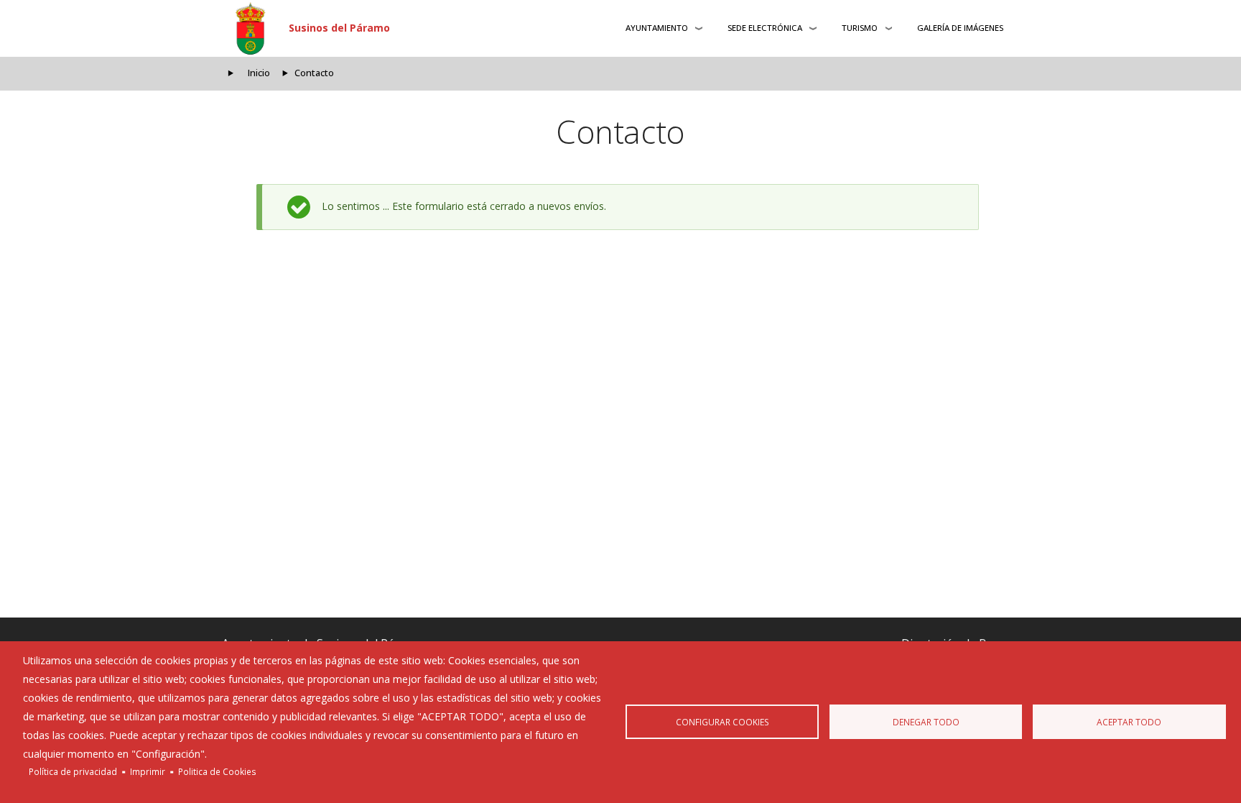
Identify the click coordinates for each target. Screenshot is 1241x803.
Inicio (259, 73)
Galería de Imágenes (960, 27)
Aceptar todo (1129, 722)
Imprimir (147, 771)
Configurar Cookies (722, 722)
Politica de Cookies (217, 771)
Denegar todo (926, 722)
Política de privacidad (73, 771)
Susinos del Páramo (339, 28)
